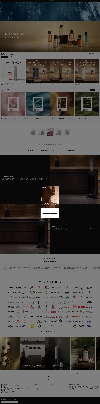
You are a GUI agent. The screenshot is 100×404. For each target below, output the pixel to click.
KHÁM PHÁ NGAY (50, 213)
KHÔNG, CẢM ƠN (50, 215)
